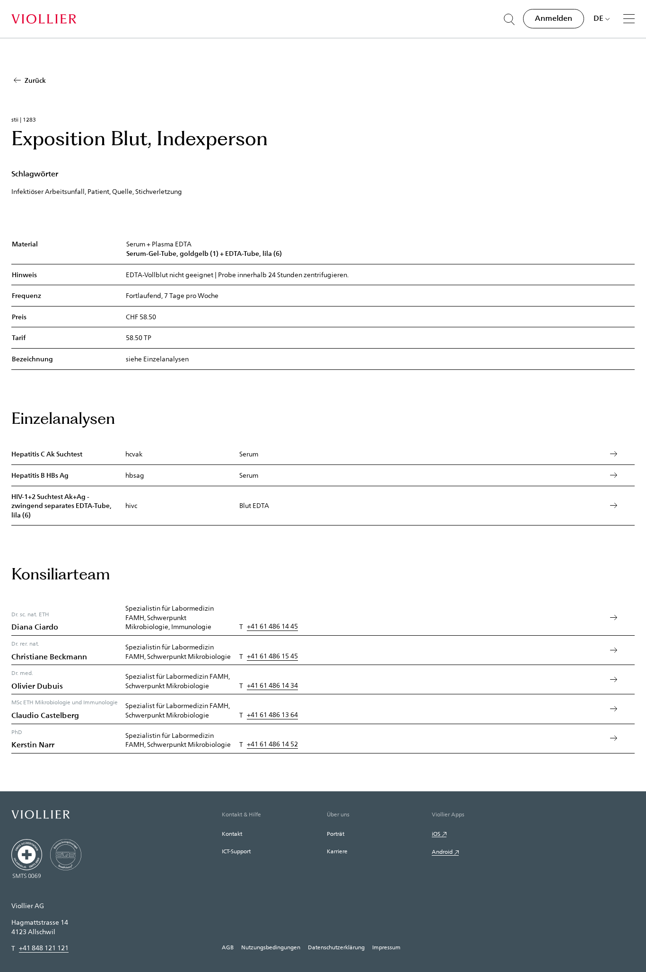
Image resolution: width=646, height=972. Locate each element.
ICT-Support (236, 851)
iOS (436, 833)
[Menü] (629, 18)
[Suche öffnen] (509, 19)
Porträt (335, 833)
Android (442, 851)
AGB (228, 947)
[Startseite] (43, 19)
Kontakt (232, 833)
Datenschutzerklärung (336, 947)
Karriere (337, 851)
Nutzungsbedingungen (270, 947)
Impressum (386, 947)
